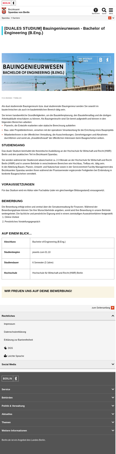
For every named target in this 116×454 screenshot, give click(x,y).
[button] (111, 17)
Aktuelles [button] (7, 414)
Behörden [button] (7, 397)
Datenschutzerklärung (15, 332)
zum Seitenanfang (101, 308)
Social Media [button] (9, 364)
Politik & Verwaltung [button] (13, 406)
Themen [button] (6, 422)
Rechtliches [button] (8, 316)
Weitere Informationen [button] (14, 430)
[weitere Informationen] (4, 10)
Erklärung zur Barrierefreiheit (18, 340)
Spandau (6, 18)
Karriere (16, 18)
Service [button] (6, 389)
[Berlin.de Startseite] (9, 3)
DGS (10, 348)
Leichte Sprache (16, 356)
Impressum (9, 324)
